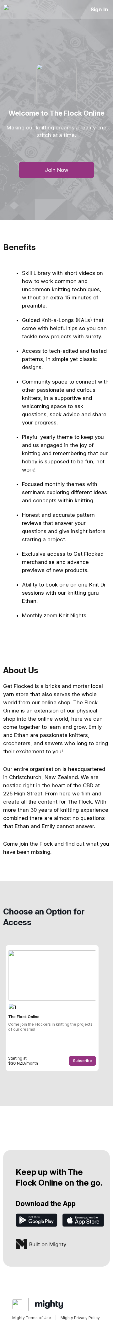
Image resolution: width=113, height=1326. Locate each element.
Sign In (99, 9)
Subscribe (82, 1060)
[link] (52, 1008)
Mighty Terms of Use (31, 1317)
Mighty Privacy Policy (80, 1317)
